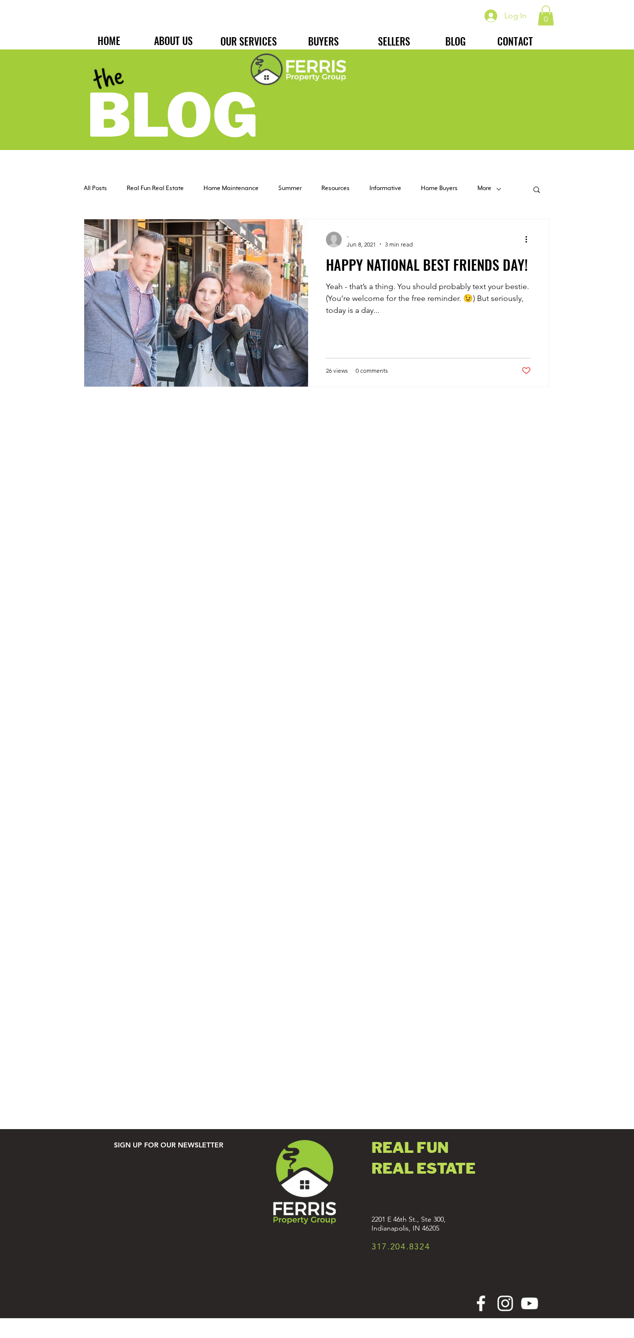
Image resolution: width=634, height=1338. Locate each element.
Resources (335, 188)
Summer (290, 188)
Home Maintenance (231, 188)
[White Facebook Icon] (481, 1303)
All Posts (95, 188)
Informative (385, 188)
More (484, 188)
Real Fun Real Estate (155, 188)
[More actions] (529, 240)
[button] (545, 15)
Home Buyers (439, 188)
